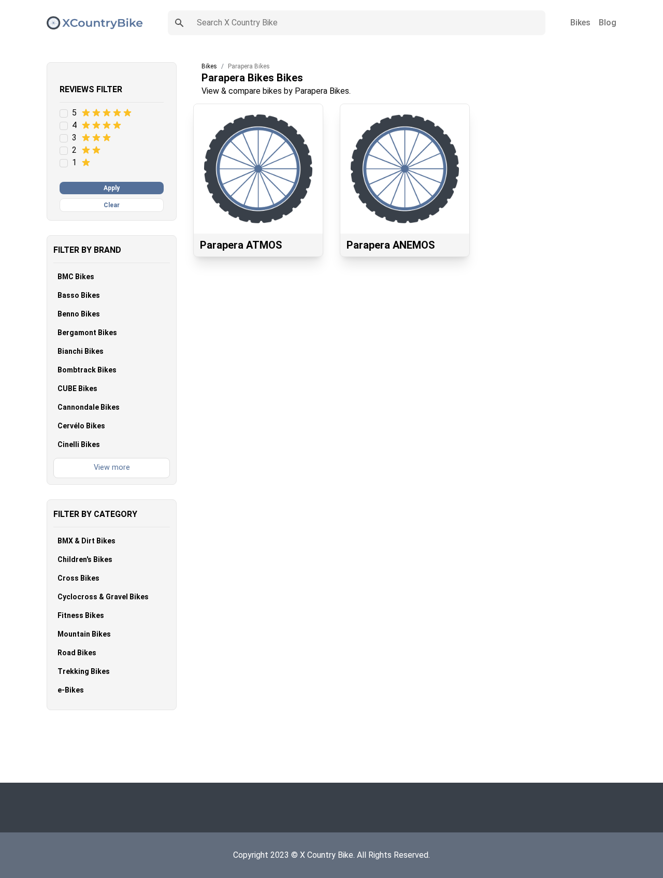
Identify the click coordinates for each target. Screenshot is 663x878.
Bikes (580, 22)
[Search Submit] (179, 22)
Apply (112, 188)
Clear (112, 205)
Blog (607, 22)
